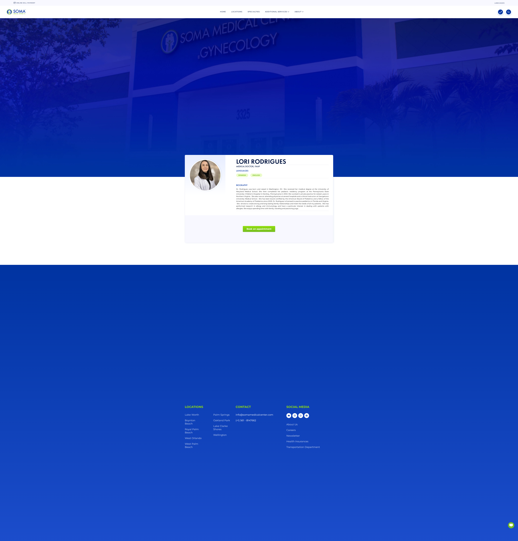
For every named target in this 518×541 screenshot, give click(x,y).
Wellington (220, 435)
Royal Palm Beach (192, 431)
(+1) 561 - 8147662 (246, 420)
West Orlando (193, 438)
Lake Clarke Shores (220, 428)
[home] (16, 12)
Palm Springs (221, 414)
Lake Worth (192, 414)
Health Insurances (297, 441)
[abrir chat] (511, 525)
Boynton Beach (190, 422)
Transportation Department (303, 447)
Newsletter (293, 435)
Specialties (254, 12)
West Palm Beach (191, 445)
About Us (292, 424)
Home (223, 12)
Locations (236, 12)
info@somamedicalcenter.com (254, 414)
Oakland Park (221, 420)
